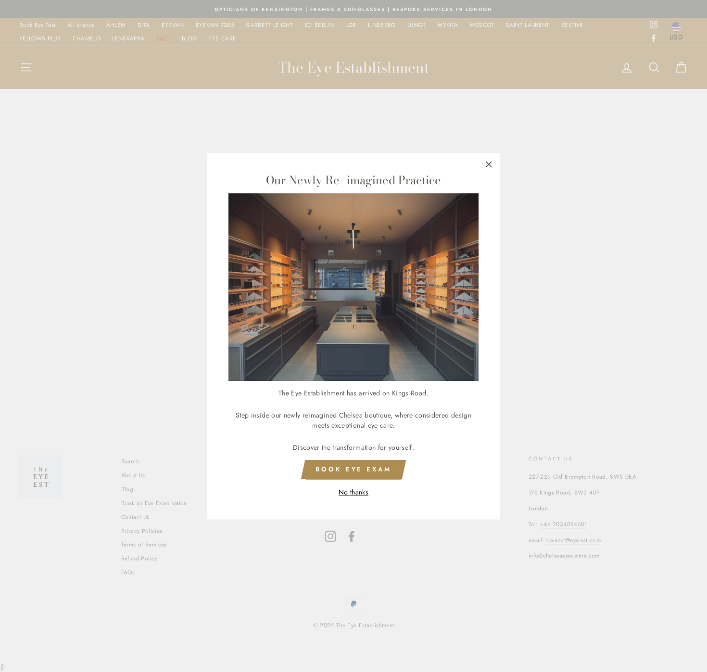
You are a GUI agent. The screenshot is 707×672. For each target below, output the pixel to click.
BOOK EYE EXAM (353, 469)
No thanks (353, 491)
